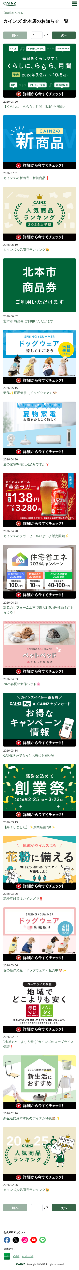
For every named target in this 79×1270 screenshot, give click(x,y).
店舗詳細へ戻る (13, 13)
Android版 (27, 1256)
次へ (64, 35)
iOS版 (16, 1256)
